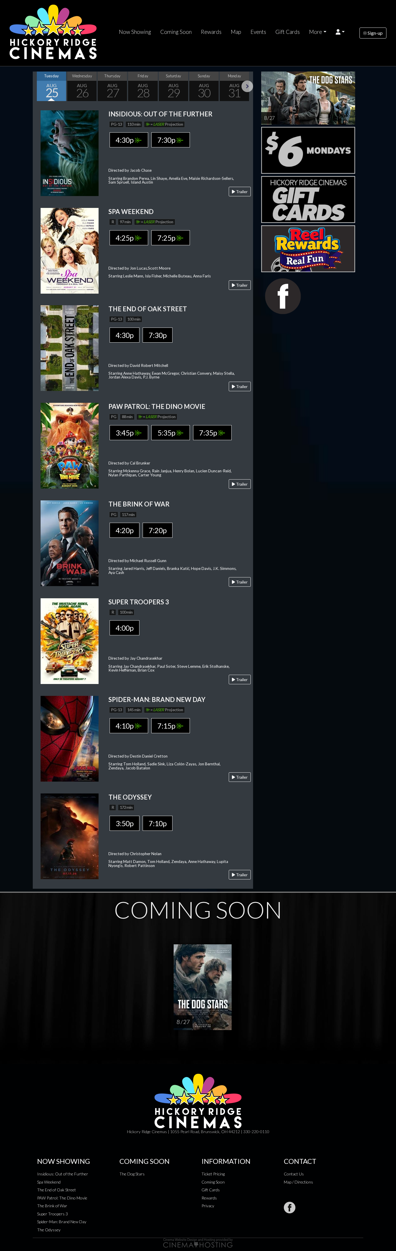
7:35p (208, 432)
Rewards (211, 32)
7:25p (166, 237)
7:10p (157, 823)
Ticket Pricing (213, 1173)
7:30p (166, 140)
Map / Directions (298, 1181)
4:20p (124, 530)
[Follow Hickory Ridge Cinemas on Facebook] (289, 1207)
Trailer (241, 191)
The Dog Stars (132, 1173)
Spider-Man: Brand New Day (61, 1221)
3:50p (124, 823)
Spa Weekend (49, 1181)
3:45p (125, 432)
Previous (38, 86)
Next (247, 86)
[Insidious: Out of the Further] (70, 152)
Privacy (207, 1205)
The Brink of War (52, 1205)
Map (236, 32)
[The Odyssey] (70, 836)
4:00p (124, 627)
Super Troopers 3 (52, 1213)
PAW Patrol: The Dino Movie (62, 1197)
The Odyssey (49, 1229)
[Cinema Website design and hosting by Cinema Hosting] (198, 1242)
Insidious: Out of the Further (62, 1173)
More (315, 32)
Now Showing (135, 32)
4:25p (125, 237)
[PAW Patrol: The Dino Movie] (70, 445)
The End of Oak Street (56, 1189)
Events (258, 32)
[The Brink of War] (70, 543)
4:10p (125, 725)
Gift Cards (287, 32)
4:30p (125, 140)
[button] (340, 31)
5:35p (166, 432)
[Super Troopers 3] (70, 640)
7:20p (157, 530)
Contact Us (294, 1173)
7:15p (166, 725)
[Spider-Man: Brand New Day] (70, 738)
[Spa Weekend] (70, 250)
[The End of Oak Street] (70, 347)
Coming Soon (176, 32)
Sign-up (375, 33)
